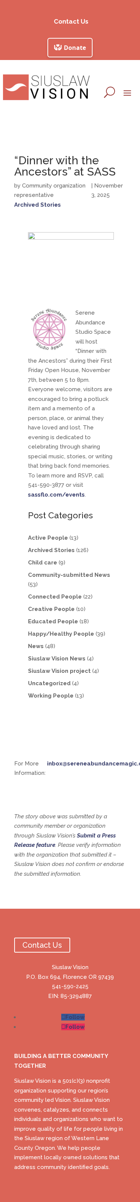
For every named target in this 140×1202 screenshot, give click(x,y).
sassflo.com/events (56, 494)
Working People (51, 695)
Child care (42, 562)
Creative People (51, 609)
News (36, 646)
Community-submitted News (69, 575)
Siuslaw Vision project (59, 671)
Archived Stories (37, 204)
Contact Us (71, 21)
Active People (48, 537)
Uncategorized (49, 683)
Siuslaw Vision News (56, 658)
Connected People (55, 596)
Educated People (53, 621)
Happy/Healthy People (61, 633)
